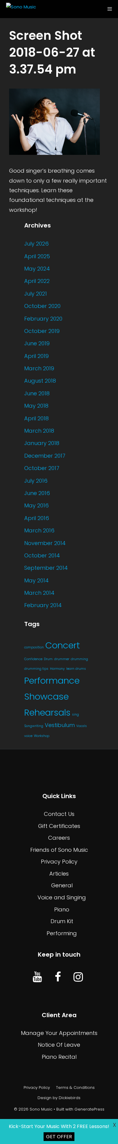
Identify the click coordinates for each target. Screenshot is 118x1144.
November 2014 (45, 543)
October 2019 (42, 331)
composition (34, 647)
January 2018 (41, 443)
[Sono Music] (19, 9)
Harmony (57, 668)
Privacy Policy (59, 861)
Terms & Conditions (75, 1087)
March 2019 (39, 368)
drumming (79, 659)
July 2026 (36, 243)
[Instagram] (78, 977)
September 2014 (46, 568)
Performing (62, 933)
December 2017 (44, 455)
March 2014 (39, 593)
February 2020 (43, 318)
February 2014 (43, 605)
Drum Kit (62, 921)
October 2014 (42, 555)
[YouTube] (37, 977)
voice (28, 736)
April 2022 (37, 281)
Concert (62, 645)
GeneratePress (89, 1109)
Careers (59, 838)
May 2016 (36, 505)
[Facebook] (58, 977)
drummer (61, 659)
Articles (59, 873)
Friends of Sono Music (59, 850)
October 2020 (42, 306)
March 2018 (39, 430)
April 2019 (36, 356)
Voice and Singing (62, 897)
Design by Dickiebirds (59, 1098)
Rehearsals (47, 713)
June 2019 (37, 343)
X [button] (114, 1125)
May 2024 (37, 268)
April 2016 (36, 518)
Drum (48, 659)
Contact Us (59, 814)
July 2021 (35, 293)
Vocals (81, 726)
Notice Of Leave (59, 1044)
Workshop (41, 736)
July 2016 (36, 480)
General (62, 885)
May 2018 (36, 405)
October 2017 (41, 468)
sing (75, 714)
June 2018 (37, 393)
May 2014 (36, 580)
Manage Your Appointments (59, 1033)
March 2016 (39, 530)
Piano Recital (59, 1057)
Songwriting (33, 726)
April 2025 (37, 256)
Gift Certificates (59, 826)
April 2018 (36, 418)
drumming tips (36, 668)
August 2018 (40, 380)
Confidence (33, 659)
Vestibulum (60, 725)
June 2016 (37, 493)
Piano (61, 909)
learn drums (76, 668)
